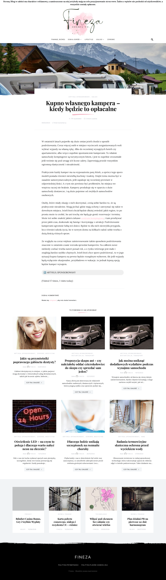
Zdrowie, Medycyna (46, 353)
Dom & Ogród (74, 39)
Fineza (33, 367)
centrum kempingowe (92, 218)
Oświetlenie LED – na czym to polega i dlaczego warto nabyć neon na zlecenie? (34, 445)
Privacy (28, 514)
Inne (143, 436)
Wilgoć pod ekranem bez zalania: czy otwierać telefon (101, 521)
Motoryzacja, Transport (83, 355)
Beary (23, 529)
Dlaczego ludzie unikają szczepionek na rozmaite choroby (83, 445)
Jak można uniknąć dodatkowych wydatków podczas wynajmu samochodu (131, 364)
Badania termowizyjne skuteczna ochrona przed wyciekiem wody (132, 445)
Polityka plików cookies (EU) (94, 565)
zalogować (53, 300)
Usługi (99, 39)
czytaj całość (33, 382)
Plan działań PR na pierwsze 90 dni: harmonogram (137, 521)
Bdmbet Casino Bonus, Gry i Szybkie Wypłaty (28, 520)
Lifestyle (89, 39)
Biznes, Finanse (65, 514)
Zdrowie (111, 39)
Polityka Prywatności (68, 565)
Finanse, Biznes (58, 39)
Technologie (101, 514)
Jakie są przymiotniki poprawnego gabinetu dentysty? (34, 360)
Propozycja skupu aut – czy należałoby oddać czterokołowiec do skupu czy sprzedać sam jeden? (83, 366)
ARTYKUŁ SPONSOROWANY (79, 97)
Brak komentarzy (60, 123)
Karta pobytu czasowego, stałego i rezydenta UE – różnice (65, 521)
